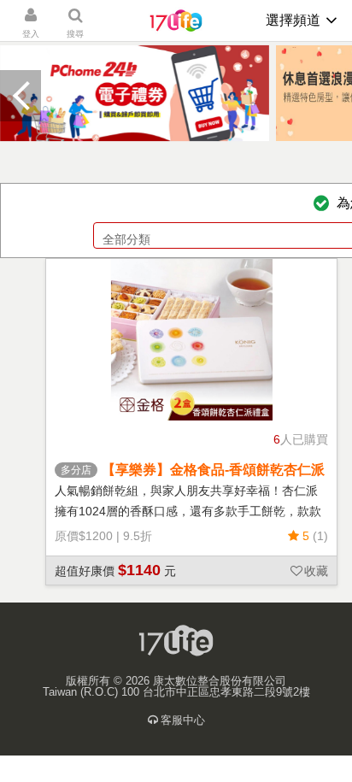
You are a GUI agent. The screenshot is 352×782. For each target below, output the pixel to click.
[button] (20, 95)
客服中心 (183, 720)
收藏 (316, 571)
